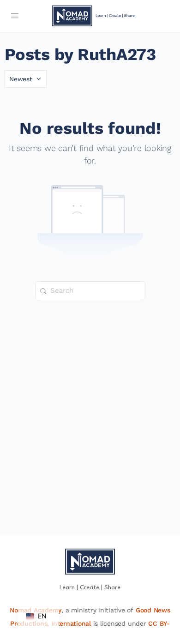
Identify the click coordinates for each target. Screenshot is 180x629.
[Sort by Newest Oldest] (26, 79)
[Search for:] (90, 290)
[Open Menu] (14, 16)
